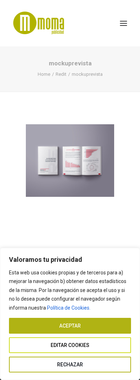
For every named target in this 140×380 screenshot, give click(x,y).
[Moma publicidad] (40, 23)
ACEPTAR (70, 326)
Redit (61, 74)
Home (44, 74)
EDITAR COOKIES (70, 345)
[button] (123, 23)
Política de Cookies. (68, 308)
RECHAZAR (70, 364)
